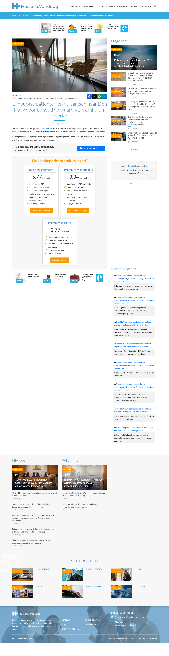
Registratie (146, 6)
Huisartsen (38, 98)
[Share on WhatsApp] (99, 96)
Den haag (28, 98)
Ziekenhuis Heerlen (72, 98)
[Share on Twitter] (94, 96)
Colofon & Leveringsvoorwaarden (120, 638)
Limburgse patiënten (54, 98)
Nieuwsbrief (91, 624)
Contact (153, 638)
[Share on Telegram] (104, 96)
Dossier (101, 6)
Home (14, 15)
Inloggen (135, 6)
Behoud (18, 98)
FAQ (64, 624)
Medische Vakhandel (118, 6)
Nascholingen (89, 6)
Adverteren (91, 620)
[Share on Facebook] (89, 96)
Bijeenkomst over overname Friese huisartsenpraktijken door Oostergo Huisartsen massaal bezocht (134, 278)
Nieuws (74, 6)
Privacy (142, 638)
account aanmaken (20, 131)
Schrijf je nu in (70, 629)
